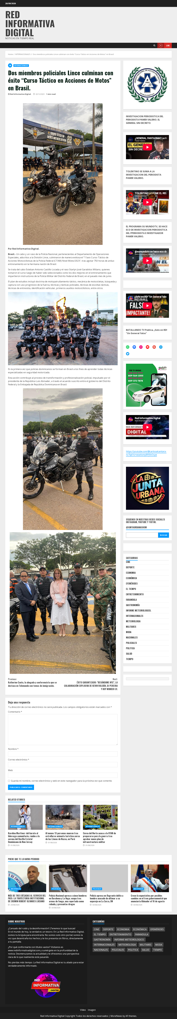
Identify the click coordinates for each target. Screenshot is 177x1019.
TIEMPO (129, 659)
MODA (128, 632)
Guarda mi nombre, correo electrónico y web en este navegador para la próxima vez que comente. (61, 780)
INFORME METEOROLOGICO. (138, 610)
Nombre (13, 748)
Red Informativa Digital (30, 23)
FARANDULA (131, 599)
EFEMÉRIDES (132, 583)
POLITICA (130, 648)
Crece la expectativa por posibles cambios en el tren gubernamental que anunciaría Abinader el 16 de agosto (150, 878)
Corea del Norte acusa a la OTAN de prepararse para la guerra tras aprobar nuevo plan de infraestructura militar (100, 817)
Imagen (92, 1009)
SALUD (129, 653)
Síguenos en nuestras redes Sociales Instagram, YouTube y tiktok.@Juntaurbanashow (145, 523)
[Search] (154, 45)
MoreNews (116, 1015)
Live (168, 45)
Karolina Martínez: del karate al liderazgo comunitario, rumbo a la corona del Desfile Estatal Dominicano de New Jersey (25, 817)
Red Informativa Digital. (20, 94)
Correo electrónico (18, 759)
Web (10, 770)
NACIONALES (132, 637)
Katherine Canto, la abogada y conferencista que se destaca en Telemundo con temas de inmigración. (32, 682)
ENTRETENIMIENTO (135, 594)
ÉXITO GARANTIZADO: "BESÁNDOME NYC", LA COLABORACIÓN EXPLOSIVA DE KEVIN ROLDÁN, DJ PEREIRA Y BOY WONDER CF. (91, 684)
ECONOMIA (131, 572)
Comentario (15, 711)
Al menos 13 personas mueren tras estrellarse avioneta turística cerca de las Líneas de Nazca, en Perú (62, 817)
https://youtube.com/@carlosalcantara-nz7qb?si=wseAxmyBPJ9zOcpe (146, 453)
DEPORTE (130, 567)
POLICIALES (131, 643)
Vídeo (83, 1009)
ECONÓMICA (131, 578)
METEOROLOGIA (133, 621)
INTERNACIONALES (21, 66)
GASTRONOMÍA (133, 605)
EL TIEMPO (131, 589)
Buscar (163, 535)
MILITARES (131, 626)
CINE (128, 562)
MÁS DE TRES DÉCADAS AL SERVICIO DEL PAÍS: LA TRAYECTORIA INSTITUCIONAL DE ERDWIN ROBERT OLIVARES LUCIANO (27, 878)
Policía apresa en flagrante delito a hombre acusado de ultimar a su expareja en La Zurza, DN (109, 878)
